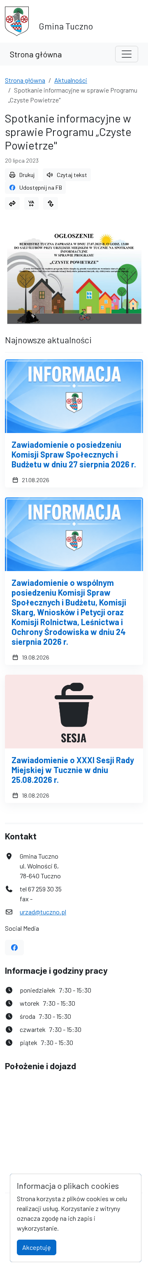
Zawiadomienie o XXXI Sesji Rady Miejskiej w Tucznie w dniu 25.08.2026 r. (73, 770)
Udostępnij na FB (40, 187)
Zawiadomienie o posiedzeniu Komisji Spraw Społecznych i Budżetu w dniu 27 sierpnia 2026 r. (74, 454)
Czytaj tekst (72, 174)
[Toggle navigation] (126, 54)
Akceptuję (36, 1247)
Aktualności (70, 80)
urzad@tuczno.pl (43, 912)
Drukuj (27, 174)
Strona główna (36, 54)
